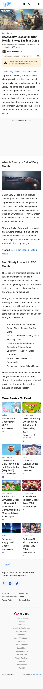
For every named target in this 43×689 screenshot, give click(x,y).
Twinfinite (21, 621)
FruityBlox (21, 661)
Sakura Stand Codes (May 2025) (9, 421)
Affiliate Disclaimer (9, 597)
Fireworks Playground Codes (8, 542)
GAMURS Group (36, 674)
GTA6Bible (21, 668)
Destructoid (21, 641)
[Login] (38, 4)
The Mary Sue (21, 655)
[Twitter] (17, 583)
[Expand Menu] (34, 4)
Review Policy (7, 600)
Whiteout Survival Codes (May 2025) (30, 463)
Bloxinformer (22, 665)
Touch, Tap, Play (21, 658)
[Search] (24, 4)
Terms (21, 597)
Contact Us (23, 593)
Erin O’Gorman (28, 552)
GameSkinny (21, 648)
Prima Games (21, 631)
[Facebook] (10, 583)
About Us (5, 593)
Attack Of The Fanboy (21, 628)
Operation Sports (21, 651)
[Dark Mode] (29, 4)
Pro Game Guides (21, 618)
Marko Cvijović (28, 435)
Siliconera (21, 635)
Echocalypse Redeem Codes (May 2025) (30, 500)
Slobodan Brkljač (9, 474)
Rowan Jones (7, 428)
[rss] (4, 583)
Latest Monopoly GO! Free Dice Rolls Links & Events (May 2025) (31, 425)
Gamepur (21, 625)
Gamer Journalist (21, 645)
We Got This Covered (22, 638)
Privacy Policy (24, 600)
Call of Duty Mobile (11, 72)
